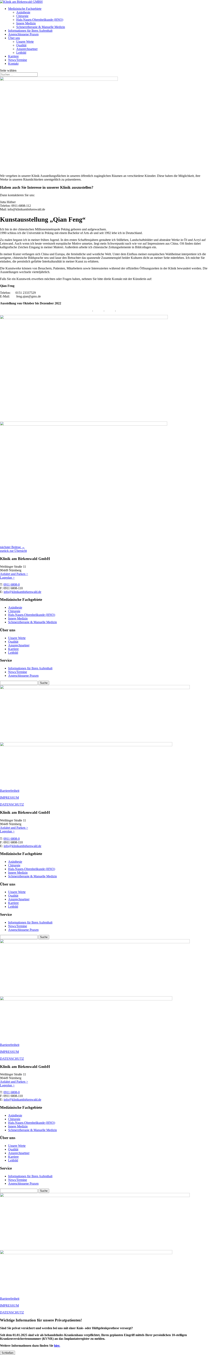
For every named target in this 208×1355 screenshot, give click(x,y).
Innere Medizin (26, 23)
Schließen (7, 1352)
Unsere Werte (25, 41)
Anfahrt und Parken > (14, 574)
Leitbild (21, 52)
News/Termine (17, 60)
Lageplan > (7, 577)
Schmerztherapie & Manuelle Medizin (40, 27)
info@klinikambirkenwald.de (22, 592)
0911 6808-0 (11, 584)
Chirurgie (22, 16)
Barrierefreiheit (9, 790)
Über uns (14, 38)
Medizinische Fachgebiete (24, 8)
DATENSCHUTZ (12, 804)
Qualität (21, 45)
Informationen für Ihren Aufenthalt (30, 30)
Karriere (13, 56)
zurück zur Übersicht (13, 550)
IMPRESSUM (9, 797)
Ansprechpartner (27, 49)
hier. (57, 1345)
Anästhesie (23, 12)
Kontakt (13, 63)
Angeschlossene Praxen (23, 34)
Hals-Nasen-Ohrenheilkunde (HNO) (39, 19)
